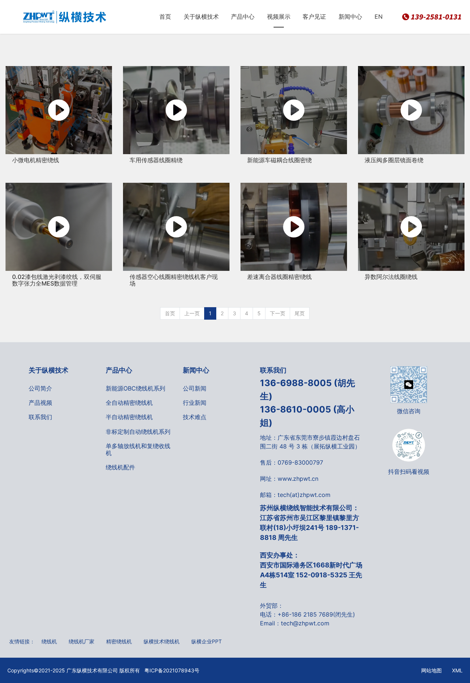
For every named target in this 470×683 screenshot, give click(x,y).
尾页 (299, 313)
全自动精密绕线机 (129, 402)
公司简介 (40, 388)
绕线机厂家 (81, 641)
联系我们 (40, 417)
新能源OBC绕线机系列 (135, 388)
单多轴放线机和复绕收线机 (138, 449)
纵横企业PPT (206, 641)
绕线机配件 (120, 467)
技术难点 (194, 417)
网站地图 (431, 670)
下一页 (277, 313)
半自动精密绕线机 (129, 417)
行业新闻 (194, 402)
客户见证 (314, 16)
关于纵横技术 (201, 16)
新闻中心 (350, 16)
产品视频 (40, 402)
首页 (165, 16)
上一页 (192, 313)
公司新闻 (194, 388)
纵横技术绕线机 (162, 641)
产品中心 (242, 16)
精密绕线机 (119, 641)
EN (379, 16)
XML (457, 670)
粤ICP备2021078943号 (169, 670)
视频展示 (278, 16)
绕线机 (49, 641)
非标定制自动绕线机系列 (138, 431)
